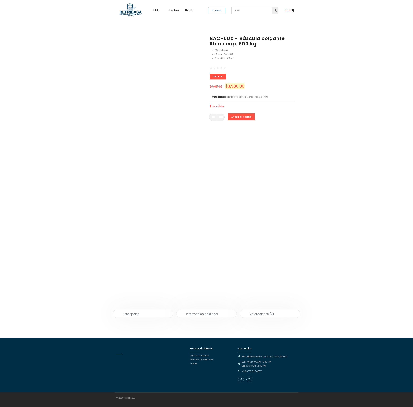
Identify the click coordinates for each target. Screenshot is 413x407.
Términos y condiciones (201, 359)
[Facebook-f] (241, 379)
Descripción (130, 314)
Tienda (193, 363)
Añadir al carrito (241, 117)
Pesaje (258, 96)
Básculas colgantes (235, 96)
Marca (250, 96)
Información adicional (202, 314)
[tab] (143, 314)
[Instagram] (249, 379)
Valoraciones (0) (262, 314)
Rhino (266, 96)
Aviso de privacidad (199, 355)
